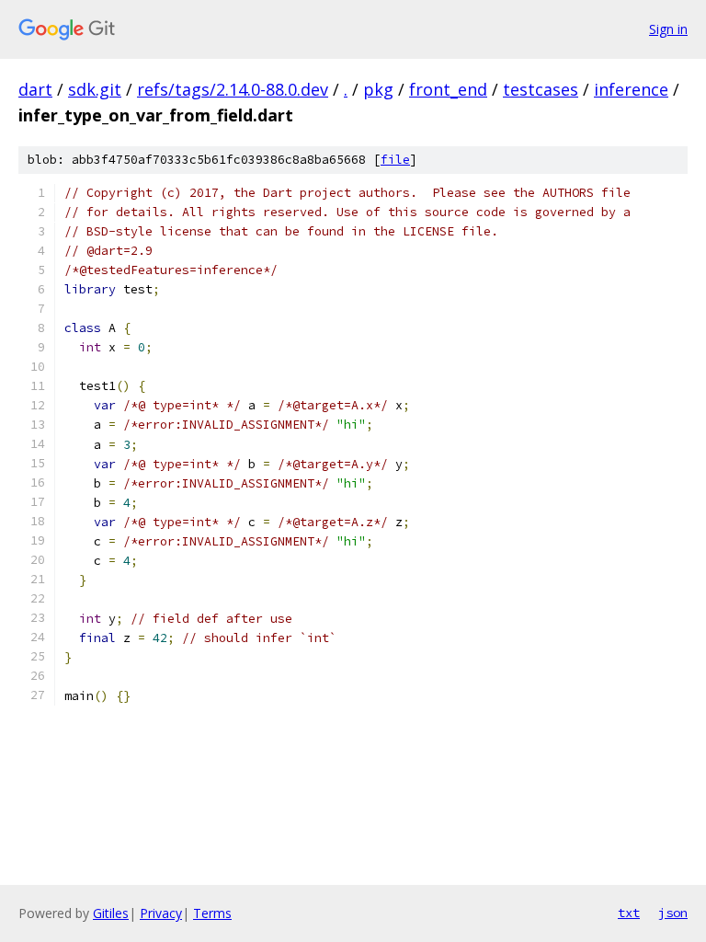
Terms (212, 913)
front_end (448, 89)
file (395, 159)
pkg (378, 89)
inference (631, 89)
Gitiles (111, 913)
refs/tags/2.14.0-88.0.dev (232, 89)
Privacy (161, 913)
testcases (540, 89)
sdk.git (94, 89)
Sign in (668, 29)
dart (35, 89)
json (673, 912)
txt (629, 912)
